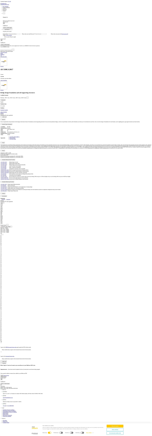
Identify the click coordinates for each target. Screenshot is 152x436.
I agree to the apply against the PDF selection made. (15, 347)
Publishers (2, 54)
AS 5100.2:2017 (4, 163)
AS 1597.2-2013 (4, 176)
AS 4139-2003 (3, 173)
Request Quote (3, 376)
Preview (2, 66)
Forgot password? (64, 33)
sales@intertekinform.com (8, 397)
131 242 (9, 1)
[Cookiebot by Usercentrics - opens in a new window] (35, 434)
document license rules (10, 356)
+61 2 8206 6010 (10, 405)
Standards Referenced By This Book (8, 159)
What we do (5, 421)
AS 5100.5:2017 (4, 162)
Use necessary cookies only (115, 433)
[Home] (4, 4)
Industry (3, 193)
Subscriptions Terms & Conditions (9, 410)
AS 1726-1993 (3, 175)
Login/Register (6, 29)
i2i (0, 3)
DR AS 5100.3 (12, 137)
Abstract (3, 119)
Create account (6, 375)
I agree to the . (7, 356)
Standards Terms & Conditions (8, 409)
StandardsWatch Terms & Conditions (10, 412)
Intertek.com (4, 3)
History (3, 150)
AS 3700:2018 (3, 185)
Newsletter (5, 420)
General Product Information (7, 124)
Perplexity (8, 199)
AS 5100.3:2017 (3, 56)
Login (4, 35)
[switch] (61, 433)
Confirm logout (9, 27)
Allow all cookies (115, 426)
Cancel (4, 27)
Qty (1, 233)
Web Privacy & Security (7, 415)
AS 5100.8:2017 (4, 186)
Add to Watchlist (3, 80)
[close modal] (4, 23)
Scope (3, 142)
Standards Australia (4, 110)
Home (1, 53)
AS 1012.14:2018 (4, 189)
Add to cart (4, 361)
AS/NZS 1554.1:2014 (5, 179)
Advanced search (3, 52)
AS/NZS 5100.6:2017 (5, 172)
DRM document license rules (11, 347)
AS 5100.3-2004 (13, 139)
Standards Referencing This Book (8, 181)
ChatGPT (3, 199)
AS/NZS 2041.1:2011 (5, 169)
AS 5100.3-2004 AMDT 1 (15, 136)
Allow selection (115, 429)
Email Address (17, 33)
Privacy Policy (5, 414)
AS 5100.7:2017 (4, 184)
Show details (89, 432)
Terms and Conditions (7, 416)
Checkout (4, 363)
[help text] (27, 97)
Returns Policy (5, 413)
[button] (2, 203)
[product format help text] (7, 225)
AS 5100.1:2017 (4, 164)
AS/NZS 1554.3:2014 (5, 171)
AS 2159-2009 (3, 167)
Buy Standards (5, 6)
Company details (6, 422)
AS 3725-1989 (3, 166)
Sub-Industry (4, 196)
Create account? (9, 35)
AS (1, 55)
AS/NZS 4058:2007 (4, 177)
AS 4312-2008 (3, 168)
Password (46, 33)
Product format (3, 225)
